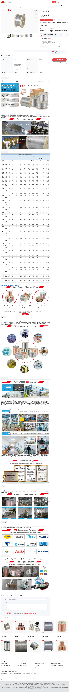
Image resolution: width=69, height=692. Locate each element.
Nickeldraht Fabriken (20, 677)
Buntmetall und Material (15, 7)
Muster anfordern (65, 22)
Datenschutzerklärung (31, 683)
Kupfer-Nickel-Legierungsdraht (22, 665)
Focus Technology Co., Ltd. (33, 686)
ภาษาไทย (50, 684)
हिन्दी (47, 684)
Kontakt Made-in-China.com (39, 683)
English (10, 684)
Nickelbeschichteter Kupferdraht (56, 663)
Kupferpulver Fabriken (5, 677)
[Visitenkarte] (66, 55)
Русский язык (25, 684)
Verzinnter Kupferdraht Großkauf (52, 677)
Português (17, 684)
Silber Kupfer (13, 677)
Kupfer (21, 7)
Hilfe (57, 5)
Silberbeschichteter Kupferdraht (39, 663)
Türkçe (54, 684)
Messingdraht (36, 665)
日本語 (45, 684)
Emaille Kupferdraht (54, 667)
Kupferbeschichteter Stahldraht (23, 667)
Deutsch (32, 684)
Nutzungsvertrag (24, 683)
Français (21, 684)
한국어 (42, 684)
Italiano (29, 684)
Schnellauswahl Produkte (47, 683)
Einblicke (53, 683)
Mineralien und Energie (8, 7)
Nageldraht (43, 677)
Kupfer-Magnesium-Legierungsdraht (57, 665)
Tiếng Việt (57, 684)
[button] (46, 53)
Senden (9, 613)
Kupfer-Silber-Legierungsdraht (5, 665)
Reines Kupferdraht (4, 663)
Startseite (2, 7)
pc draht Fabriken (37, 677)
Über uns (16, 683)
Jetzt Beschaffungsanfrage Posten (30, 613)
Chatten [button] (61, 19)
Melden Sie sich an (43, 46)
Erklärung (19, 683)
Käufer (52, 5)
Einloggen (66, 2)
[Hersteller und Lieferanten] (6, 2)
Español (14, 684)
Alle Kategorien (4, 5)
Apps (61, 5)
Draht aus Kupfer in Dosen (22, 663)
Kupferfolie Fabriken (29, 677)
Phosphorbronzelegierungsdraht (6, 667)
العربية (39, 684)
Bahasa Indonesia (62, 684)
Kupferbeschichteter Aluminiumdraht (40, 667)
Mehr (2, 679)
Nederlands (36, 684)
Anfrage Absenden (46, 19)
